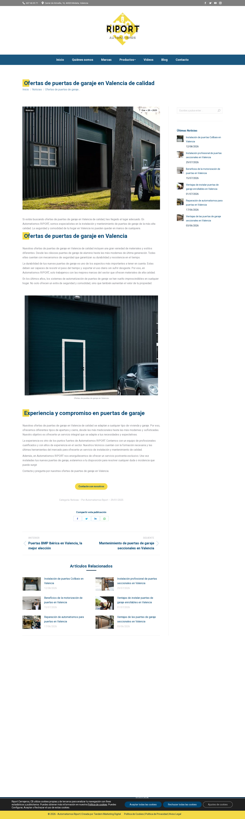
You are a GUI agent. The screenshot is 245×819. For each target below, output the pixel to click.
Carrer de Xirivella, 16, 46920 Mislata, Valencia (66, 3)
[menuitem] (60, 59)
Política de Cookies (134, 814)
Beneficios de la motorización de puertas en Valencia (63, 600)
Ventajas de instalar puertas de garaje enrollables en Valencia (135, 600)
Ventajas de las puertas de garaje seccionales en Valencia (136, 619)
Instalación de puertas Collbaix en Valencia (64, 581)
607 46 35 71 (32, 3)
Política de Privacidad (156, 814)
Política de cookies (97, 804)
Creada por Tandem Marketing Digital (101, 814)
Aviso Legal (175, 814)
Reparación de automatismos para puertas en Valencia (64, 619)
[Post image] (31, 584)
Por (94, 500)
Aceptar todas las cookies (143, 804)
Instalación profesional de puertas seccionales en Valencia (137, 581)
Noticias (30, 110)
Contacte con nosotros (91, 486)
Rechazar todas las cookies (182, 804)
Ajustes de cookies (218, 804)
